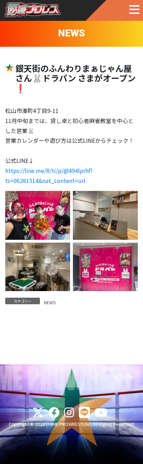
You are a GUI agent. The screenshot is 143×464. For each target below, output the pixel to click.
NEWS (50, 302)
